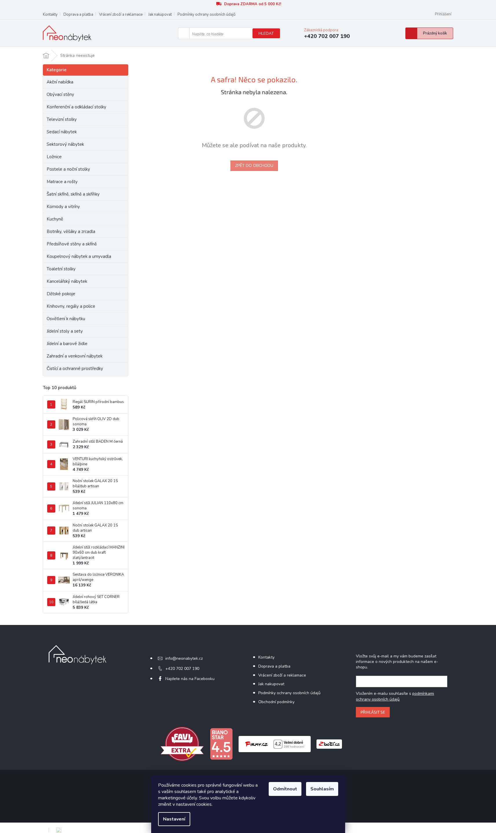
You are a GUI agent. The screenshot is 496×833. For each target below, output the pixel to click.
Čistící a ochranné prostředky (75, 368)
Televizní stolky (62, 119)
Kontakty (50, 14)
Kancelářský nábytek (67, 281)
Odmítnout (285, 789)
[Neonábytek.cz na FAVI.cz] (182, 743)
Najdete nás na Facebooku (190, 678)
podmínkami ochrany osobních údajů (395, 696)
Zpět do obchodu (254, 165)
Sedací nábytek (62, 132)
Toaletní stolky (61, 269)
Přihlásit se (372, 712)
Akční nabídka (60, 82)
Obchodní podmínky (276, 702)
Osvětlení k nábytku (66, 319)
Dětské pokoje (61, 294)
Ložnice (54, 157)
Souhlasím (322, 789)
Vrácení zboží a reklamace (120, 14)
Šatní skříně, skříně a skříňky (73, 194)
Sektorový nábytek (65, 144)
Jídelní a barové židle (67, 344)
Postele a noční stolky (68, 169)
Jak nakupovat (160, 14)
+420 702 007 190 (182, 668)
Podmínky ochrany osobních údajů (206, 14)
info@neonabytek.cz (184, 658)
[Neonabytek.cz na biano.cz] (221, 743)
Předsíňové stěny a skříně (72, 244)
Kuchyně (55, 219)
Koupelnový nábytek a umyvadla (79, 256)
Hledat (266, 33)
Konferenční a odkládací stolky (76, 107)
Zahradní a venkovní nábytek (75, 356)
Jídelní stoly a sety (65, 331)
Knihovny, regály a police (71, 306)
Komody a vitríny (63, 206)
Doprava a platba (78, 14)
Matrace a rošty (62, 182)
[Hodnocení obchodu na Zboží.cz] (329, 743)
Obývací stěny (60, 94)
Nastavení (174, 819)
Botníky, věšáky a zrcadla (71, 231)
